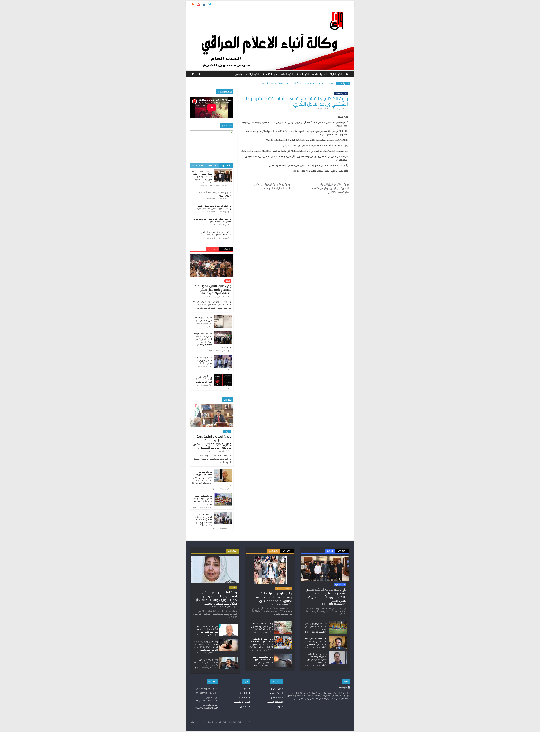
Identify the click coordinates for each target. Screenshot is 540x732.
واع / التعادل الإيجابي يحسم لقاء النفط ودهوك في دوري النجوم (316, 626)
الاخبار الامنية (287, 74)
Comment (195, 165)
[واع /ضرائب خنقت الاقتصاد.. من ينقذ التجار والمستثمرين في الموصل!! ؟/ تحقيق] (283, 622)
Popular (224, 165)
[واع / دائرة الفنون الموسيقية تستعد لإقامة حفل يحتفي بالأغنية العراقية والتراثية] (211, 255)
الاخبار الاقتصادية (270, 74)
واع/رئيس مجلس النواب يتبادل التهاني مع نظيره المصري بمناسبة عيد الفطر (212, 220)
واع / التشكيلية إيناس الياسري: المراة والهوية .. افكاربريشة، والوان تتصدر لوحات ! (202, 500)
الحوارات (227, 431)
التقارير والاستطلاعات (241, 702)
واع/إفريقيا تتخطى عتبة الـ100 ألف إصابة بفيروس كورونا (215, 194)
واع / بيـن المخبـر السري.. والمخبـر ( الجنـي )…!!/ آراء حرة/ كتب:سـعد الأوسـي (206, 662)
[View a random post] (193, 74)
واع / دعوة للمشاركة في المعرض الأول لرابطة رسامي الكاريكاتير (202, 360)
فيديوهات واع (277, 688)
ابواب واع (239, 74)
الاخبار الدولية (245, 693)
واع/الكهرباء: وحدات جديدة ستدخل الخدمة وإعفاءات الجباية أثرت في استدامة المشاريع (214, 207)
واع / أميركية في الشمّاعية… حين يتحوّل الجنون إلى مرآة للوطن (203, 379)
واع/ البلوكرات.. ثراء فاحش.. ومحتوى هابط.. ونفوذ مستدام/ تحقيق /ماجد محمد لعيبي (271, 597)
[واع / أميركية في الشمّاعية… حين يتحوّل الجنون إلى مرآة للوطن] (223, 375)
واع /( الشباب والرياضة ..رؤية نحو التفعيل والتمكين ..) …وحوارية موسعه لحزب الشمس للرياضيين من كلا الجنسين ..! (212, 441)
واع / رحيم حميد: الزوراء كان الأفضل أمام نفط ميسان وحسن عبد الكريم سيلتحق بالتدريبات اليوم (317, 658)
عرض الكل (226, 248)
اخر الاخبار (246, 688)
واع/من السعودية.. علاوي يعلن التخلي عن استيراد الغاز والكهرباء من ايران (214, 233)
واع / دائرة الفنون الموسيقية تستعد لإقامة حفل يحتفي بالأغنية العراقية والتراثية (213, 289)
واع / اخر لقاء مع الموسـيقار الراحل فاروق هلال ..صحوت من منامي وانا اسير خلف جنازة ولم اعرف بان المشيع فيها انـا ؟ (211, 479)
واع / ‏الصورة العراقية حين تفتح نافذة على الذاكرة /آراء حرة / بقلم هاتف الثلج (206, 629)
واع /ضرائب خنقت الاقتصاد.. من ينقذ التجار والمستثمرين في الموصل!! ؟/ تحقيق (262, 626)
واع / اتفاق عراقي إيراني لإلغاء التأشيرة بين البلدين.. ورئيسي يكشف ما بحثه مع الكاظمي (330, 188)
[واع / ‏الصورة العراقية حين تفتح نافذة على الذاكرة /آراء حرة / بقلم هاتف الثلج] (228, 625)
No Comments (205, 185)
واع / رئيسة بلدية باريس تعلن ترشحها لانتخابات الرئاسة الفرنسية (271, 186)
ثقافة (228, 281)
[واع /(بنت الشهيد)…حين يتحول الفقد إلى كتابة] (223, 316)
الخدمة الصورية (276, 693)
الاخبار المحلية (303, 74)
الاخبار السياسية (319, 74)
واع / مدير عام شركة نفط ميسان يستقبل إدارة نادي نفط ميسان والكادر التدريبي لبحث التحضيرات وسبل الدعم (202, 176)
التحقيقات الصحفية (283, 588)
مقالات (232, 587)
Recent (210, 165)
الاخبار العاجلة (336, 74)
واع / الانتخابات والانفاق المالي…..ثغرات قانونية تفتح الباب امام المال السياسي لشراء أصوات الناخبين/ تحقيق (261, 643)
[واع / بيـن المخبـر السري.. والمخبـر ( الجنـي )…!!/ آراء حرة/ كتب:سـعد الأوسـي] (228, 658)
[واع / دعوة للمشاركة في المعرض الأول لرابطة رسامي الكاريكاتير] (223, 356)
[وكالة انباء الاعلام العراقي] (347, 74)
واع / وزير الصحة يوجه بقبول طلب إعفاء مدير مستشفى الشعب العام (303, 83)
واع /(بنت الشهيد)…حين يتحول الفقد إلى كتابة (203, 319)
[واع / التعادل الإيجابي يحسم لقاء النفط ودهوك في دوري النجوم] (338, 622)
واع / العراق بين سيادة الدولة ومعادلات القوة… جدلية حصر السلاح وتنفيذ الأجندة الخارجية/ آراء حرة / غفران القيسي (206, 646)
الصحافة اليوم (277, 697)
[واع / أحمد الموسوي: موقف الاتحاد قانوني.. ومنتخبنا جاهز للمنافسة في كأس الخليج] (338, 637)
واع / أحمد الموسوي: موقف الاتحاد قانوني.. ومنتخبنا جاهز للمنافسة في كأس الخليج (316, 641)
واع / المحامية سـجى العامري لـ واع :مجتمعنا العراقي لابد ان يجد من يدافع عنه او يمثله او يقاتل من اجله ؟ (203, 519)
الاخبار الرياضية (252, 74)
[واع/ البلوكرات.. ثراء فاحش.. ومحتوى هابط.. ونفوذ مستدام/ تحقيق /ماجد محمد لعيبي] (270, 557)
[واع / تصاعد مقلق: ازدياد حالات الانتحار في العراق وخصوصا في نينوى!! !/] (283, 655)
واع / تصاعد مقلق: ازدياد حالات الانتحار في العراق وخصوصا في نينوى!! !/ (263, 659)
